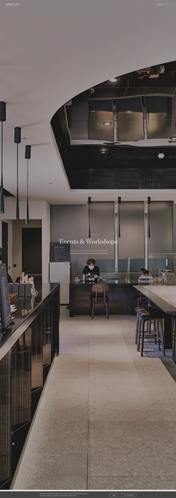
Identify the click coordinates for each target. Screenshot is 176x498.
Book (160, 4)
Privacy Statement (129, 495)
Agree (113, 495)
